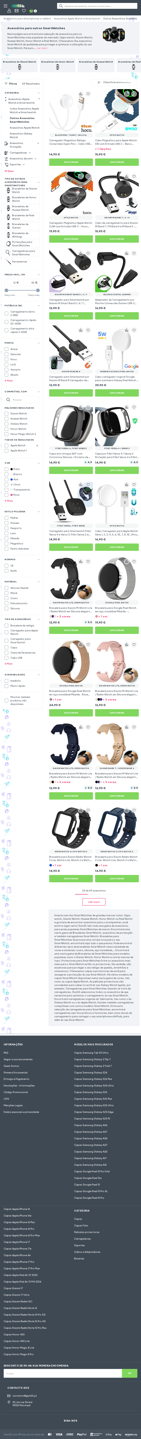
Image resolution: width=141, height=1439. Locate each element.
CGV (6, 1098)
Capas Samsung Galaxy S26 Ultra (94, 1085)
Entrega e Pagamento (16, 1078)
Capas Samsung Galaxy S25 (90, 1092)
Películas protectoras (87, 1232)
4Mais (9, 500)
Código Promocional (16, 1092)
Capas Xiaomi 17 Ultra (16, 1294)
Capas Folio (81, 1225)
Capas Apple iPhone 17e (17, 1248)
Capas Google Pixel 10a (88, 1178)
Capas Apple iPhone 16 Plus (19, 1222)
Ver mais (94, 902)
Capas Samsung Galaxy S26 (90, 1072)
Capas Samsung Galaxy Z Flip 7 (92, 1059)
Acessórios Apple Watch (25, 127)
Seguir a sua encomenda (18, 1059)
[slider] (6, 290)
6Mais (9, 663)
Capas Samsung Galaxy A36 (90, 1138)
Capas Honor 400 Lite (17, 1341)
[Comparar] (81, 94)
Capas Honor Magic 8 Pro (19, 1354)
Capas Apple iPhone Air (17, 1255)
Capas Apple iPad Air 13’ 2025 (21, 1275)
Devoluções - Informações (19, 1085)
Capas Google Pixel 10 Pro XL (91, 1191)
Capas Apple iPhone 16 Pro (19, 1228)
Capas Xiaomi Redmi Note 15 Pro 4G (25, 1321)
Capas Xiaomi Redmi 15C (18, 1301)
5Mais (9, 380)
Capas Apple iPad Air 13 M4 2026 (22, 1281)
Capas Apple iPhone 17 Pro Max (22, 1268)
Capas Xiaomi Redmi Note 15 (20, 1308)
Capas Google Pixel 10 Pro (89, 1197)
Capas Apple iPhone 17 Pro (19, 1261)
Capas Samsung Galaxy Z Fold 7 (93, 1065)
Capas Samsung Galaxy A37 (90, 1144)
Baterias (79, 1258)
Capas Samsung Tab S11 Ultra (91, 1052)
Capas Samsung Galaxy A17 (90, 1158)
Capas (78, 1218)
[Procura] (61, 6)
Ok (129, 1373)
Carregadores (82, 1238)
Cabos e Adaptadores (87, 1251)
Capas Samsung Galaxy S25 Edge (93, 1111)
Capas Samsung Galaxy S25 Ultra (94, 1105)
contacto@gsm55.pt (24, 1395)
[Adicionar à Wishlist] (88, 94)
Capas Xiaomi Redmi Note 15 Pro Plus (25, 1327)
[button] (117, 148)
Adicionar (71, 162)
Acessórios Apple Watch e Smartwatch (77, 18)
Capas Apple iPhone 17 (17, 1242)
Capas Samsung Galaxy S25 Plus (93, 1098)
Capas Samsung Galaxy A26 (90, 1151)
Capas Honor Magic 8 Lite (19, 1347)
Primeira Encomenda (16, 1072)
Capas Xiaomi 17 (13, 1288)
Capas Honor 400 (14, 1334)
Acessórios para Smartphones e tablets (27, 18)
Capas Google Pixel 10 (87, 1184)
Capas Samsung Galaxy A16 (90, 1164)
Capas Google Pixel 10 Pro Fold (92, 1171)
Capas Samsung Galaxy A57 (90, 1131)
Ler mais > (42, 48)
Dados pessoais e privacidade (21, 1111)
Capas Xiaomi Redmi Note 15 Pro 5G (25, 1314)
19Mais (9, 171)
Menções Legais (13, 1105)
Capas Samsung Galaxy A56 (90, 1125)
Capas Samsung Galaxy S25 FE (92, 1118)
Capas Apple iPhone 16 (17, 1209)
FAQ (6, 1052)
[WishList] (24, 10)
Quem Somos (11, 1065)
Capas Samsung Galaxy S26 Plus (93, 1078)
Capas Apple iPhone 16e (17, 1215)
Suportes (79, 1245)
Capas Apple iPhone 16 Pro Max (22, 1235)
